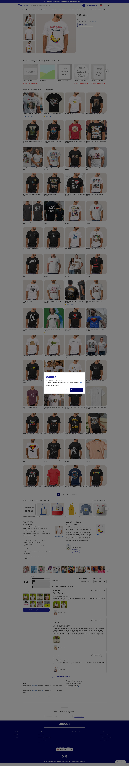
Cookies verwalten (63, 390)
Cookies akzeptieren (76, 390)
